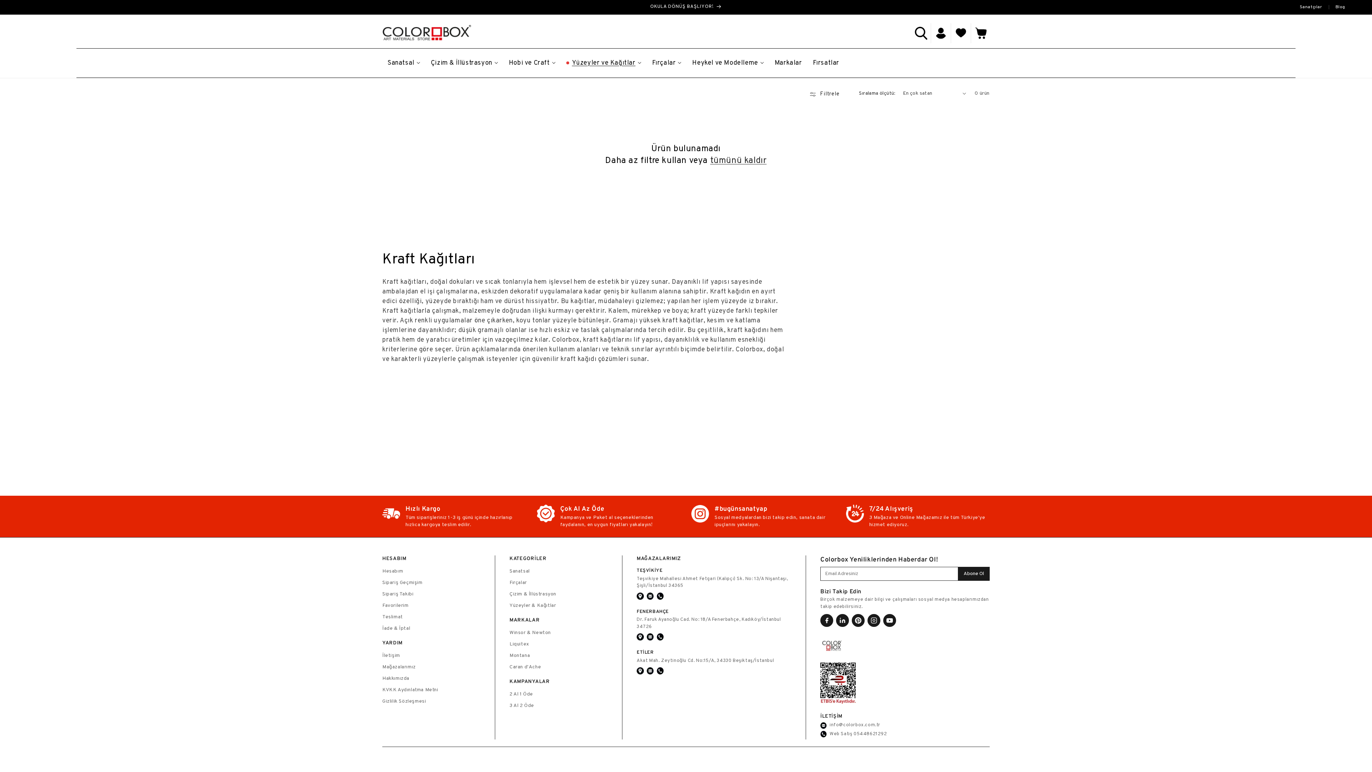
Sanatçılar (1311, 7)
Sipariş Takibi (397, 594)
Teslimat (392, 617)
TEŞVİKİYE (649, 570)
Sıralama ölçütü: (877, 93)
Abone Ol (974, 574)
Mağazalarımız (399, 667)
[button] (921, 33)
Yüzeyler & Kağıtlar (532, 606)
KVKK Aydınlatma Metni (410, 690)
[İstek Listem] (961, 33)
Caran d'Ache (525, 667)
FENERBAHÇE (653, 611)
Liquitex (519, 644)
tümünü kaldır (738, 160)
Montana (519, 656)
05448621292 (870, 734)
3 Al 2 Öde (521, 706)
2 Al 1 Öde (521, 694)
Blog (1340, 7)
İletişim (391, 656)
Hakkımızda (395, 679)
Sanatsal (519, 571)
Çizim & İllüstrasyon (532, 594)
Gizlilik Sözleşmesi (404, 701)
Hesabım (392, 571)
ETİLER (645, 652)
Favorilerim (395, 606)
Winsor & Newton (530, 633)
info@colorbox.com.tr (855, 725)
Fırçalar (518, 583)
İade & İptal (396, 628)
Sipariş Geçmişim (402, 583)
